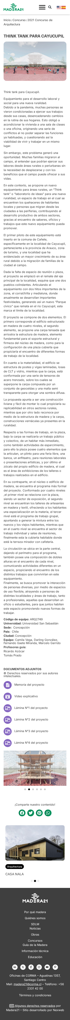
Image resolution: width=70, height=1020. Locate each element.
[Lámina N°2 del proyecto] (8, 720)
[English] (59, 7)
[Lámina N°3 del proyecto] (8, 731)
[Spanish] (63, 7)
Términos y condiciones (35, 995)
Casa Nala (14, 874)
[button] (42, 7)
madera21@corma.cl (27, 984)
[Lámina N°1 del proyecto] (8, 708)
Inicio (7, 20)
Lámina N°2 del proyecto (31, 719)
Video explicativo (26, 696)
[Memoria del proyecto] (8, 685)
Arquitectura (14, 866)
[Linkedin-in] (15, 967)
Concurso (19, 20)
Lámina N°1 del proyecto (31, 708)
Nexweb (58, 1010)
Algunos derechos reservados (35, 1006)
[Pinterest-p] (55, 967)
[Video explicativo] (8, 697)
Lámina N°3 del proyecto (31, 731)
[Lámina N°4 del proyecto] (8, 743)
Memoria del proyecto (29, 684)
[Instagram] (39, 967)
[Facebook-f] (31, 967)
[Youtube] (47, 967)
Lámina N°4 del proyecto (31, 742)
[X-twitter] (23, 967)
